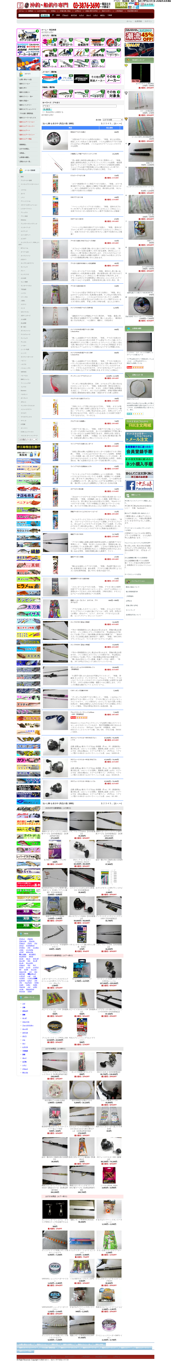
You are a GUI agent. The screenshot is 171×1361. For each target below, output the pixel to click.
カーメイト (24, 428)
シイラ (28, 967)
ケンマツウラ (25, 274)
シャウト (23, 293)
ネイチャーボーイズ (27, 357)
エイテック (24, 231)
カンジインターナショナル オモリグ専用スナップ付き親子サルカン (55, 1222)
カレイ (88, 15)
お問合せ (78, 11)
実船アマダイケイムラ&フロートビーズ (84, 512)
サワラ (21, 967)
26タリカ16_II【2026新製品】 (109, 1072)
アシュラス (24, 212)
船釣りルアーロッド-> (27, 126)
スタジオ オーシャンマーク (29, 435)
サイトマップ (130, 610)
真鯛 (23, 1014)
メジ (29, 987)
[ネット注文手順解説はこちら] (139, 458)
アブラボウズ (30, 945)
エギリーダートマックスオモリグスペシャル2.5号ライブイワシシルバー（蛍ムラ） (54, 981)
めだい (102, 15)
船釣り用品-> (24, 101)
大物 (23, 1007)
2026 (58, 15)
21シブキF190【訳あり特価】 (80, 622)
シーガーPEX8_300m (109, 1185)
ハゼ (29, 976)
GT (20, 969)
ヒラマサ (22, 980)
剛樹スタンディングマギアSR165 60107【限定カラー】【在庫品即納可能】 (55, 1187)
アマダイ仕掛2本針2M (78, 286)
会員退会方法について (133, 615)
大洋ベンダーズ (25, 315)
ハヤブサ (23, 364)
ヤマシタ (23, 420)
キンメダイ (29, 963)
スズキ (26, 969)
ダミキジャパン (25, 330)
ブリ (20, 982)
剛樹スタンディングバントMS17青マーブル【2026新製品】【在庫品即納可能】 (55, 833)
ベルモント (24, 394)
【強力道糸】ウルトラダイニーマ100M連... (139, 316)
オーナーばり (25, 252)
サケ (29, 965)
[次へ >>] (118, 123)
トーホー (23, 345)
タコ (35, 972)
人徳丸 (23, 300)
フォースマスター (27, 1025)
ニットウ (23, 353)
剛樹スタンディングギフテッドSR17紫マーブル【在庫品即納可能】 (82, 1187)
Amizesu (23, 220)
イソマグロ (29, 950)
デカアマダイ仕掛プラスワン (80, 398)
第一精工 (23, 327)
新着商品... (23, 144)
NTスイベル (24, 248)
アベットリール (25, 201)
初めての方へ (106, 11)
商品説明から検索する (54, 112)
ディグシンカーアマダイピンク (81, 376)
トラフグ (22, 976)
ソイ (30, 972)
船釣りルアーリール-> (27, 122)
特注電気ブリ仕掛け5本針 (55, 1100)
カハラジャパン (25, 255)
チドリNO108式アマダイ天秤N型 (82, 308)
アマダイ (22, 947)
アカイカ (31, 941)
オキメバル (29, 952)
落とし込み (22, 954)
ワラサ (30, 991)
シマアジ (36, 967)
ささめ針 (23, 278)
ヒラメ (81, 15)
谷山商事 (23, 323)
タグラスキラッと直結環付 (145, 83)
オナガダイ (32, 954)
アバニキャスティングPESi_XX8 (55, 1038)
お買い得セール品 (26, 79)
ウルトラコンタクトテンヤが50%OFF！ (138, 543)
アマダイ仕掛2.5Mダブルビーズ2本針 (83, 241)
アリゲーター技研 (26, 180)
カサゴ (31, 956)
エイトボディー (25, 235)
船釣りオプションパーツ (28, 109)
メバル (21, 989)
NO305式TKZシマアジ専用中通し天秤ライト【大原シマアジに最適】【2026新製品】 (55, 890)
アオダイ (30, 939)
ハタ (34, 976)
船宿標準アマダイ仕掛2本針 (80, 578)
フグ (35, 980)
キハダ (35, 961)
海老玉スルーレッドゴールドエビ (109, 1307)
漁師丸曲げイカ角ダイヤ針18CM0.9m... (140, 293)
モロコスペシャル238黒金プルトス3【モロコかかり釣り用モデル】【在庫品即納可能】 (82, 1128)
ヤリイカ (22, 991)
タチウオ (74, 15)
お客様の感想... (25, 157)
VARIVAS (23, 372)
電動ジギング (32, 974)
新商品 (30, 11)
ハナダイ (22, 978)
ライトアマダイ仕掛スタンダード (82, 444)
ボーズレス (24, 398)
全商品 (53, 11)
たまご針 (151, 215)
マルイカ (22, 987)
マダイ (28, 985)
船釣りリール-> (25, 84)
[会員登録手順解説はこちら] (139, 445)
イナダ (21, 952)
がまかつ (23, 259)
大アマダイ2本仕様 (77, 489)
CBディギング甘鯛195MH (79, 690)
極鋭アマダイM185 (77, 534)
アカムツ (65, 15)
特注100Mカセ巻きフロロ (82, 1100)
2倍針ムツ (150, 241)
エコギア (23, 238)
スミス (23, 308)
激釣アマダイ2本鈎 (77, 557)
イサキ (21, 950)
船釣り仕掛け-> (25, 92)
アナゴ (21, 945)
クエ (23, 1040)
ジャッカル (24, 297)
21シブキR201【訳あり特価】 (81, 645)
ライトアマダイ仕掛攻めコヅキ (81, 466)
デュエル (23, 342)
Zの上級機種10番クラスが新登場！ (136, 558)
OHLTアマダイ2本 (77, 197)
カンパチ (22, 961)
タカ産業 (23, 319)
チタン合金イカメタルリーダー (109, 1250)
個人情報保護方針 (132, 591)
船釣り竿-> (23, 88)
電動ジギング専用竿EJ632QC (82, 1220)
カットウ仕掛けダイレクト (82, 1072)
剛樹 (22, 176)
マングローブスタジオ (28, 405)
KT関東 (23, 424)
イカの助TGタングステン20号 (82, 1279)
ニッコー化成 (25, 349)
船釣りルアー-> (25, 130)
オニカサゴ (22, 956)
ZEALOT (25, 1011)
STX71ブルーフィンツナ (82, 979)
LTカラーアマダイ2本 (78, 175)
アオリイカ (22, 941)
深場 (23, 1054)
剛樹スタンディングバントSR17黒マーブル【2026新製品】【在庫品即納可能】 (109, 833)
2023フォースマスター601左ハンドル (83, 781)
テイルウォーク (25, 334)
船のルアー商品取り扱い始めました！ (137, 513)
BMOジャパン (25, 379)
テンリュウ (24, 338)
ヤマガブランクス (26, 417)
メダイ (35, 987)
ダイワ (23, 193)
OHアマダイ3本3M (77, 219)
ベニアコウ (28, 982)
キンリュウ (24, 267)
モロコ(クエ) (30, 989)
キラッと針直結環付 (147, 111)
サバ (34, 965)
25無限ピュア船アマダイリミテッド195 (84, 154)
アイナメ (22, 939)
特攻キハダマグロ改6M (55, 916)
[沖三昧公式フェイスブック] (139, 481)
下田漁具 (23, 289)
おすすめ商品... (25, 149)
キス (29, 961)
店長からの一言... (25, 161)
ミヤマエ (23, 190)
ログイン (148, 21)
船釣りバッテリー (26, 105)
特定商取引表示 (132, 11)
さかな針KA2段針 (148, 267)
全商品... (22, 153)
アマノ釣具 (24, 216)
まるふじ (23, 402)
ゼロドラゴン (25, 312)
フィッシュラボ (25, 383)
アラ (29, 947)
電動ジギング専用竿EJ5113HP (82, 1335)
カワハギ (36, 958)
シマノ (95, 15)
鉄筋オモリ (150, 163)
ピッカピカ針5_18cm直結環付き (143, 137)
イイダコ (36, 947)
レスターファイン (26, 208)
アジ (35, 943)
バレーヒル (24, 375)
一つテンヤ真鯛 (32, 978)
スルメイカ (22, 972)
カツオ (21, 958)
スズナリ (23, 304)
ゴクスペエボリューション (29, 205)
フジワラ (23, 387)
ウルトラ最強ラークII (109, 1100)
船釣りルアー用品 (26, 139)
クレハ (23, 270)
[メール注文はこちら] (139, 433)
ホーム (21, 11)
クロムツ (22, 965)
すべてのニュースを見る (133, 574)
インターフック (25, 227)
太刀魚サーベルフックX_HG (55, 860)
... (112, 123)
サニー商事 (24, 282)
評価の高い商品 (65, 11)
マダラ (35, 985)
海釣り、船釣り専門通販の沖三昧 (56, 1360)
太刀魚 (24, 1061)
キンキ (21, 963)
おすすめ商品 (41, 11)
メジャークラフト (26, 409)
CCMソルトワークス (27, 432)
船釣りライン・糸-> (26, 96)
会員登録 (138, 21)
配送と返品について (132, 587)
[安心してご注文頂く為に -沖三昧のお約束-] (139, 471)
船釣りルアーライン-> (27, 135)
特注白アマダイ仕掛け (78, 132)
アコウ (30, 943)
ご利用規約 (119, 11)
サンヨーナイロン (26, 285)
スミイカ (33, 969)
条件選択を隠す (47, 32)
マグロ (36, 982)
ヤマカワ (23, 413)
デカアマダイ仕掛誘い (78, 421)
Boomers (23, 390)
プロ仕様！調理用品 (26, 113)
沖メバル (25, 1072)
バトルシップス (25, 368)
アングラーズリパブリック (29, 223)
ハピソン (23, 360)
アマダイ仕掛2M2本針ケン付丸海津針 (83, 263)
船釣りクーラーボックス (28, 118)
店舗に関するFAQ (91, 11)
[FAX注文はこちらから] (139, 420)
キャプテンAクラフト (27, 263)
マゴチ (21, 985)
